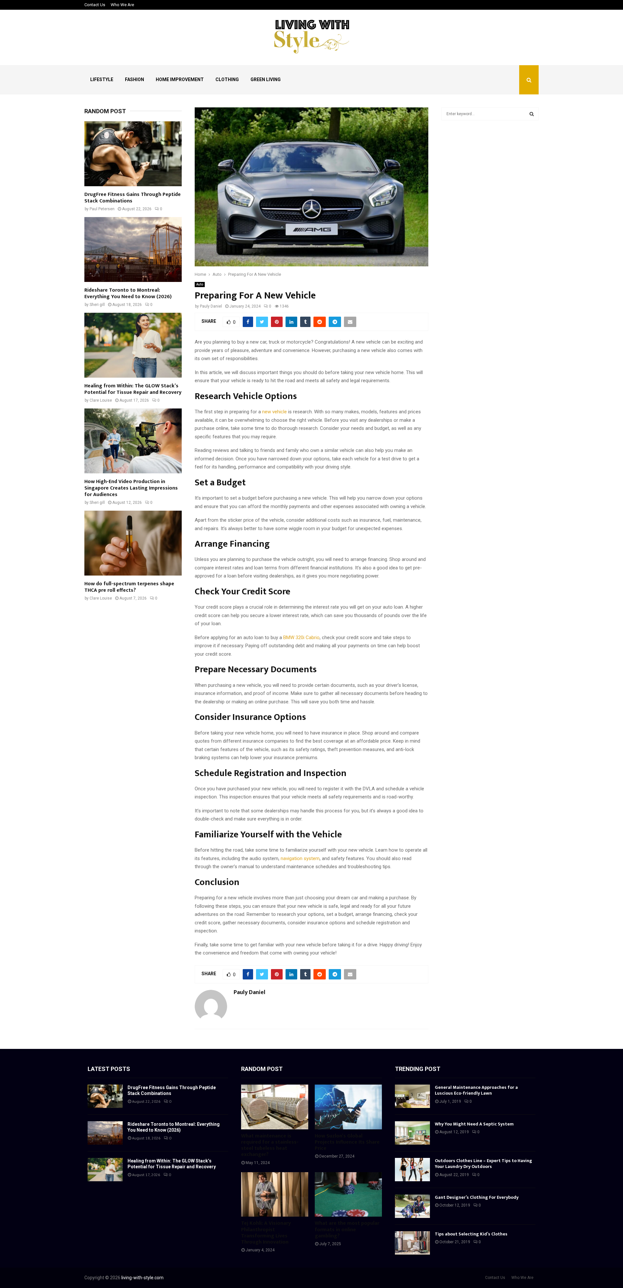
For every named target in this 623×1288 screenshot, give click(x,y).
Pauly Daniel (211, 306)
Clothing (227, 79)
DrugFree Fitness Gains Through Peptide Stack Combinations (132, 197)
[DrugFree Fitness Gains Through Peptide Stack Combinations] (133, 153)
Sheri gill (97, 304)
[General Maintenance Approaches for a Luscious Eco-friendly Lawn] (412, 1096)
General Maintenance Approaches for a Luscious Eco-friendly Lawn (476, 1090)
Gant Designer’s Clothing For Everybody (477, 1197)
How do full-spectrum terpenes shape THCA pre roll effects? (129, 587)
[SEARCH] (532, 113)
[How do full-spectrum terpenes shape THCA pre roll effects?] (133, 543)
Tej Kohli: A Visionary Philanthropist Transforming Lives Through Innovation (266, 1232)
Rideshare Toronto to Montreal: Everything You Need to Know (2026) (128, 293)
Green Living (265, 79)
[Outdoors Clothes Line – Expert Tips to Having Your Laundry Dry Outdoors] (412, 1169)
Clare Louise (101, 400)
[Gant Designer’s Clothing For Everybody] (412, 1206)
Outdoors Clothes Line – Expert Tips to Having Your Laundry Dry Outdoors (483, 1163)
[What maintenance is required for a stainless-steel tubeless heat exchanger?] (274, 1107)
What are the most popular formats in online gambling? (347, 1229)
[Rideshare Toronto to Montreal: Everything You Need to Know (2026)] (133, 249)
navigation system (300, 858)
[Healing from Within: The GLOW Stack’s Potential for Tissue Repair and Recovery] (133, 345)
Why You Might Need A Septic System (474, 1124)
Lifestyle (101, 79)
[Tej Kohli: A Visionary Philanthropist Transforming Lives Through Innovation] (274, 1194)
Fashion (134, 79)
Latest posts (109, 1068)
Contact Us (94, 4)
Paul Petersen (102, 209)
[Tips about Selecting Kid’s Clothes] (412, 1243)
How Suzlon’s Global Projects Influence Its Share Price (347, 1142)
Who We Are (122, 4)
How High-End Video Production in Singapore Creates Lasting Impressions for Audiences (131, 488)
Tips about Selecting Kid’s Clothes (471, 1234)
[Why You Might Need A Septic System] (412, 1133)
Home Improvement (180, 79)
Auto (199, 284)
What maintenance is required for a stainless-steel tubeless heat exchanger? (270, 1145)
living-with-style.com (142, 1277)
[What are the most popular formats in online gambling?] (348, 1194)
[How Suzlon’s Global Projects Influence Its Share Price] (348, 1107)
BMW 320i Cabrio (301, 637)
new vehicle (274, 412)
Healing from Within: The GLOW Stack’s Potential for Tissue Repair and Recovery (132, 389)
